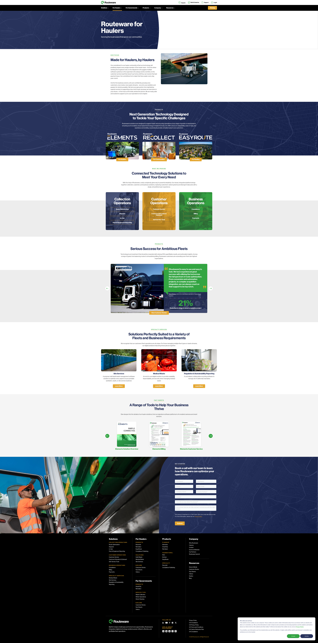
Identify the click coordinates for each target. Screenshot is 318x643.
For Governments (131, 8)
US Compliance (193, 622)
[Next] (211, 288)
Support (206, 2)
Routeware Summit (194, 554)
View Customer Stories (159, 313)
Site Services (112, 580)
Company (157, 8)
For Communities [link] (159, 159)
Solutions (104, 8)
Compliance (196, 209)
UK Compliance (193, 631)
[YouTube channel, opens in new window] (166, 622)
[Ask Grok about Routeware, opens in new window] (173, 631)
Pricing (212, 8)
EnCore (164, 557)
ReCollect (138, 547)
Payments (195, 218)
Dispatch (122, 214)
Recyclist (164, 565)
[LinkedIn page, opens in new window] (163, 622)
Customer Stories (141, 567)
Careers (191, 545)
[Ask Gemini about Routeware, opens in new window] (169, 631)
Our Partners (192, 552)
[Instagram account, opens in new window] (172, 622)
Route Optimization (122, 209)
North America (195, 2)
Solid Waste (139, 557)
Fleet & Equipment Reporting (122, 223)
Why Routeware (193, 543)
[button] (181, 2)
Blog (190, 578)
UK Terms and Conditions (196, 627)
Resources (169, 8)
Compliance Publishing (142, 551)
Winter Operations (141, 597)
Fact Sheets (139, 570)
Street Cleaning (140, 599)
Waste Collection (140, 594)
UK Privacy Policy (194, 625)
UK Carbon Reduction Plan (196, 629)
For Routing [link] (195, 159)
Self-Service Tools (159, 220)
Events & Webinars (194, 549)
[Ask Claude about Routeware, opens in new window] (166, 631)
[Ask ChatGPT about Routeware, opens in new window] (163, 631)
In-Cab (122, 218)
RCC (163, 555)
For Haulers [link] (122, 159)
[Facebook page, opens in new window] (169, 622)
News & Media (193, 567)
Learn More (119, 386)
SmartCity (138, 586)
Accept (293, 636)
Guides (191, 576)
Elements (138, 544)
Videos (138, 572)
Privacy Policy (193, 620)
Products (146, 8)
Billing (196, 214)
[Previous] (107, 288)
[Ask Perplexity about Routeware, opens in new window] (176, 631)
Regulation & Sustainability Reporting (116, 583)
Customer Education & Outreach (159, 214)
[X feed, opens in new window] (176, 622)
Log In (215, 2)
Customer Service (159, 209)
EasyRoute (139, 549)
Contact (191, 547)
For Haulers (116, 8)
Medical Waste (113, 578)
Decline (307, 636)
